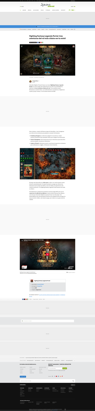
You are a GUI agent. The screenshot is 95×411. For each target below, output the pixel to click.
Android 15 (43, 360)
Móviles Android (22, 367)
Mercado (40, 369)
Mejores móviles (57, 360)
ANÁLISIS (24, 10)
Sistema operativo (32, 369)
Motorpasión (55, 389)
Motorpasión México (55, 402)
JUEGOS (42, 10)
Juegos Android (35, 299)
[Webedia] (23, 384)
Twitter (74, 10)
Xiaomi (40, 370)
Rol (44, 299)
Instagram (71, 10)
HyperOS (42, 29)
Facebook (37, 42)
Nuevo (72, 6)
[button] (35, 80)
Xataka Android (47, 5)
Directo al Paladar (47, 389)
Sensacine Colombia (38, 404)
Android (39, 29)
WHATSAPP (63, 10)
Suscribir (64, 368)
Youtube (72, 10)
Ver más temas (22, 376)
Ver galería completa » (71, 272)
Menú (22, 6)
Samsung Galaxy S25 (30, 360)
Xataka (21, 389)
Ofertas (21, 372)
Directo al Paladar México (47, 402)
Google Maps (64, 29)
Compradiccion (63, 392)
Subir (72, 384)
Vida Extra (29, 390)
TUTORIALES (48, 10)
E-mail (42, 42)
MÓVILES (29, 10)
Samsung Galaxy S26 (52, 29)
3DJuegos (29, 389)
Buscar (73, 381)
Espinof (37, 390)
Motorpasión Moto (55, 390)
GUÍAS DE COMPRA (55, 10)
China (68, 29)
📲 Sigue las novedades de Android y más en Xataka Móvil (47, 26)
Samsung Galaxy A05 (49, 360)
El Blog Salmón (71, 389)
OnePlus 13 (63, 360)
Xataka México (22, 402)
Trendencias (62, 389)
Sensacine (38, 389)
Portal (41, 299)
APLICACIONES (36, 10)
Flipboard (69, 10)
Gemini (47, 29)
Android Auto (34, 29)
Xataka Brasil (22, 403)
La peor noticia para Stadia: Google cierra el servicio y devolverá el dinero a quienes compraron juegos (41, 357)
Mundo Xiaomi (22, 395)
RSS (60, 376)
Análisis (31, 367)
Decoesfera (62, 390)
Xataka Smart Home (22, 394)
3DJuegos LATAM (30, 402)
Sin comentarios (33, 42)
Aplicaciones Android (42, 367)
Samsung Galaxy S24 (69, 360)
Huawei (21, 370)
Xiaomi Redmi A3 (37, 360)
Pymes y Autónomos (70, 391)
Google (31, 370)
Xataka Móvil (22, 390)
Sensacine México (39, 402)
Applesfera (21, 392)
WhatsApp (29, 29)
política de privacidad (61, 370)
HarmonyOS (59, 29)
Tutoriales (21, 369)
